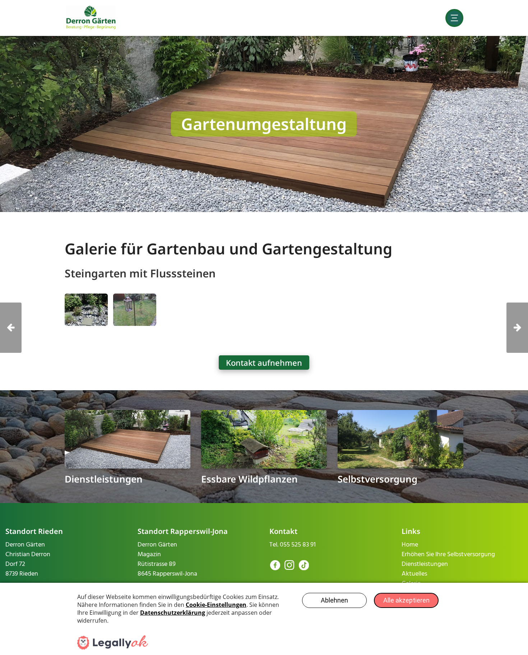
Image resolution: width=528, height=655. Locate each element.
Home (410, 545)
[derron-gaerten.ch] (91, 18)
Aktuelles (414, 574)
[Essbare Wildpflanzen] (264, 439)
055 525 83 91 (298, 545)
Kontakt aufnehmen (264, 362)
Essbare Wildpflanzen (249, 478)
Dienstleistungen (104, 478)
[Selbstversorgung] (400, 439)
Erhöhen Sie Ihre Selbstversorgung (448, 554)
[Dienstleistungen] (127, 439)
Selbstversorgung (377, 478)
